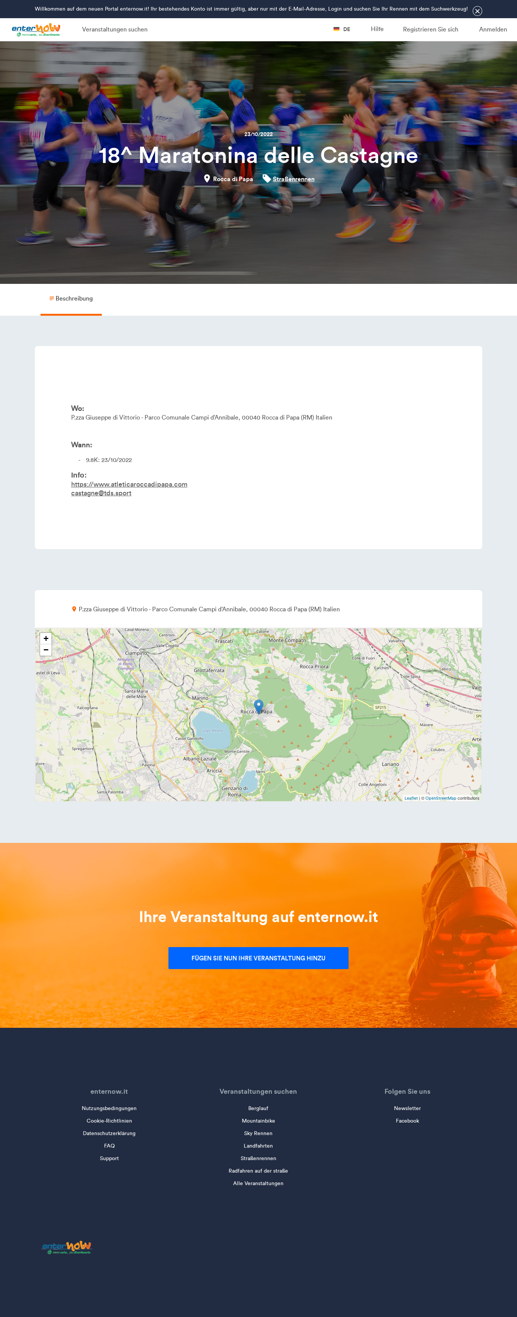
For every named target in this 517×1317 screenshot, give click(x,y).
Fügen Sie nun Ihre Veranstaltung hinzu (258, 958)
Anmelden (493, 29)
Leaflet (411, 798)
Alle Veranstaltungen (258, 1183)
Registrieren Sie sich (430, 29)
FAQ (109, 1146)
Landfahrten (258, 1146)
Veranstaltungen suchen (115, 29)
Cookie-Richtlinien (109, 1121)
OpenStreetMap (440, 798)
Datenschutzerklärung (109, 1133)
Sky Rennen (258, 1133)
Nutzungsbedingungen (109, 1108)
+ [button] (46, 638)
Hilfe (377, 29)
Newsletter (407, 1108)
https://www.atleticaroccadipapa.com (129, 484)
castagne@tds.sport (101, 493)
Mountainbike (258, 1121)
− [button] (46, 650)
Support (109, 1158)
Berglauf (258, 1108)
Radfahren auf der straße (258, 1171)
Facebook (407, 1121)
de (346, 29)
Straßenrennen (294, 179)
